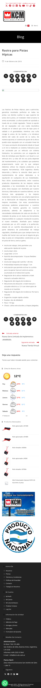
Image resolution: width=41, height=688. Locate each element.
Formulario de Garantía (13, 632)
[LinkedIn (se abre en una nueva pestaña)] (16, 6)
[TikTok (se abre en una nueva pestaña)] (30, 6)
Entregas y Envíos (11, 625)
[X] (5, 674)
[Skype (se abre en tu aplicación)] (20, 6)
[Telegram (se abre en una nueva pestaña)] (34, 6)
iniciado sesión (20, 360)
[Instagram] (11, 674)
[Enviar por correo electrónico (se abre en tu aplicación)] (27, 6)
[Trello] (14, 674)
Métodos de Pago (11, 622)
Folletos (8, 619)
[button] (5, 683)
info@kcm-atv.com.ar (29, 3)
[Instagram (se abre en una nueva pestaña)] (13, 6)
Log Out (8, 609)
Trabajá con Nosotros (13, 587)
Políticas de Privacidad (13, 580)
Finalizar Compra (11, 606)
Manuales (9, 628)
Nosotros (9, 571)
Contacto (9, 583)
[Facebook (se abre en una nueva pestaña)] (10, 6)
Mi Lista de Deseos (12, 603)
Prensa (8, 574)
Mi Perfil (8, 596)
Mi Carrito (9, 600)
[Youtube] (17, 674)
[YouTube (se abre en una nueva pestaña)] (23, 6)
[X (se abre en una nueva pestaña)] (6, 6)
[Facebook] (8, 674)
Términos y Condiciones (13, 577)
